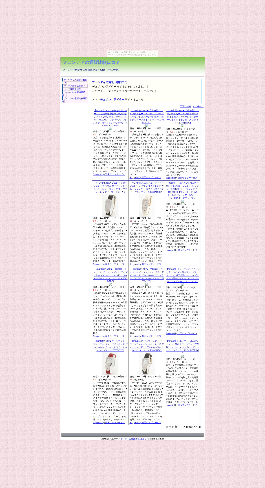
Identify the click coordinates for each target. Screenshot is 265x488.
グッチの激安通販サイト (75, 86)
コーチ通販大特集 (72, 89)
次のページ (198, 106)
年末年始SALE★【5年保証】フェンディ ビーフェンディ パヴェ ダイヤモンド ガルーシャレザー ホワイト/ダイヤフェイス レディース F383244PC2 (182, 116)
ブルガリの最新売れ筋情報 (74, 100)
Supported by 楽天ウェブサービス (109, 174)
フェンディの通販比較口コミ (91, 62)
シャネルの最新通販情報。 (73, 94)
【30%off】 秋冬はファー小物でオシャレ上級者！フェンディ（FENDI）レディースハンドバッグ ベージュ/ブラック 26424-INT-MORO (182, 347)
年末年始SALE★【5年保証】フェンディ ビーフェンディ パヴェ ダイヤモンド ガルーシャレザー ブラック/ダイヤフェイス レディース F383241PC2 (147, 116)
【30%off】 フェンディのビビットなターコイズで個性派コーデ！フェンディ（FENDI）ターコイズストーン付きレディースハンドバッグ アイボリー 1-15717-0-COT (182, 275)
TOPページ (185, 106)
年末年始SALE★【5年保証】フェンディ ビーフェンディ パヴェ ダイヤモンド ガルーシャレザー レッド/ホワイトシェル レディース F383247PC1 (110, 275)
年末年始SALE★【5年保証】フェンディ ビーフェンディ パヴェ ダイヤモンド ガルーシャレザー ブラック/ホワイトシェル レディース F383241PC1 (147, 275)
